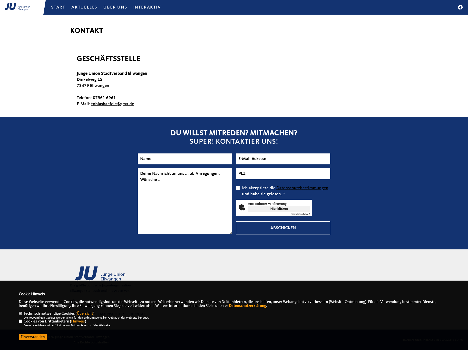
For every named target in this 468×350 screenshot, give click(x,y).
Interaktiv (147, 7)
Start (58, 7)
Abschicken (283, 228)
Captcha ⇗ (300, 214)
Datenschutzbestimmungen (302, 188)
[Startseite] (108, 276)
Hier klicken (279, 208)
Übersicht (85, 314)
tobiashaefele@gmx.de (112, 104)
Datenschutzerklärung (247, 306)
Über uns (115, 7)
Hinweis (78, 321)
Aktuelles (84, 7)
